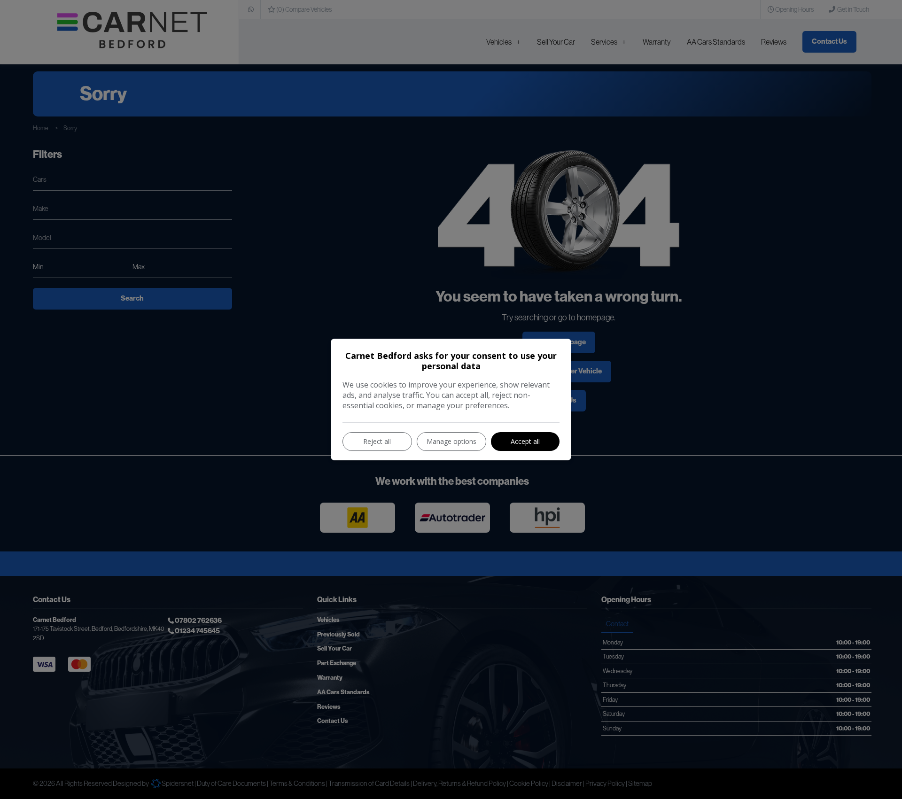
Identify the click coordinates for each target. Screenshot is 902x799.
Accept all (525, 441)
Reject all (377, 441)
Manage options (451, 441)
